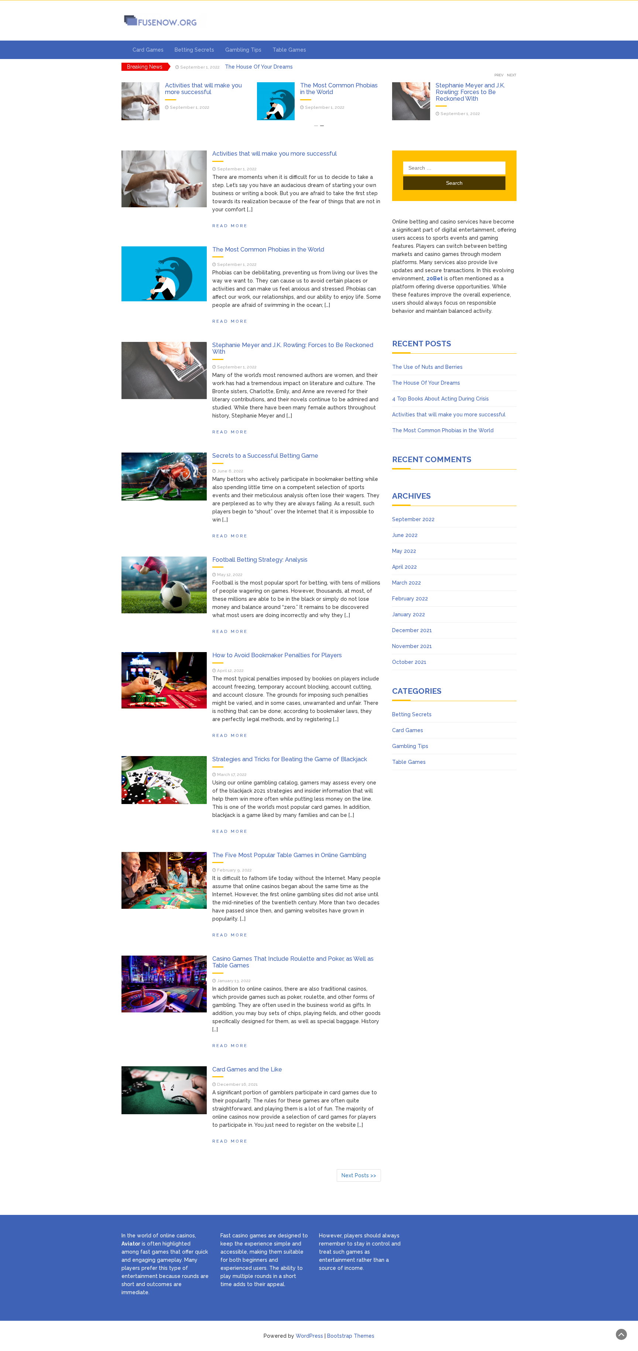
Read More (230, 225)
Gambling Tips (243, 50)
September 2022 (413, 519)
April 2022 (404, 567)
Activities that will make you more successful (274, 153)
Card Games (148, 50)
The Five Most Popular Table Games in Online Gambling (289, 855)
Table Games (289, 50)
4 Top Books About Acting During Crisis (273, 67)
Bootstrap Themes (350, 1336)
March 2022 (406, 583)
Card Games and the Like (247, 1069)
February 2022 (410, 599)
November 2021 (412, 646)
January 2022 (408, 614)
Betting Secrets (194, 50)
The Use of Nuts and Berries (475, 85)
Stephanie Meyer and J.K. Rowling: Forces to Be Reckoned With (335, 92)
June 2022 (405, 535)
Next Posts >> (359, 1175)
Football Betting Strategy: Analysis (260, 559)
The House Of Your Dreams (426, 383)
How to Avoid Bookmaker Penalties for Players (277, 655)
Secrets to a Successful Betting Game (265, 455)
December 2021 (412, 630)
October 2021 (409, 662)
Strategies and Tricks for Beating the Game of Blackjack (289, 759)
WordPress (309, 1336)
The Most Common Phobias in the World (204, 89)
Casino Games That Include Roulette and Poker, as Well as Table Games (293, 962)
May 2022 (404, 551)
